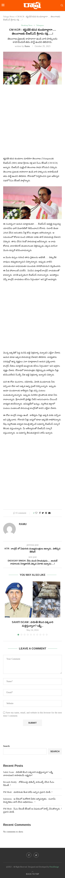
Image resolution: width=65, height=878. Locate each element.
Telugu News (8, 16)
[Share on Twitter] (43, 513)
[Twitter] (36, 855)
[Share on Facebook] (40, 513)
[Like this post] (36, 513)
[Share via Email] (49, 513)
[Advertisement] (32, 122)
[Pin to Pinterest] (46, 513)
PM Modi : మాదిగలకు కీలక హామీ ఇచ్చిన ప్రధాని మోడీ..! (27, 792)
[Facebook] (28, 855)
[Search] (61, 5)
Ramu (27, 46)
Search (6, 746)
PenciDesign (54, 867)
